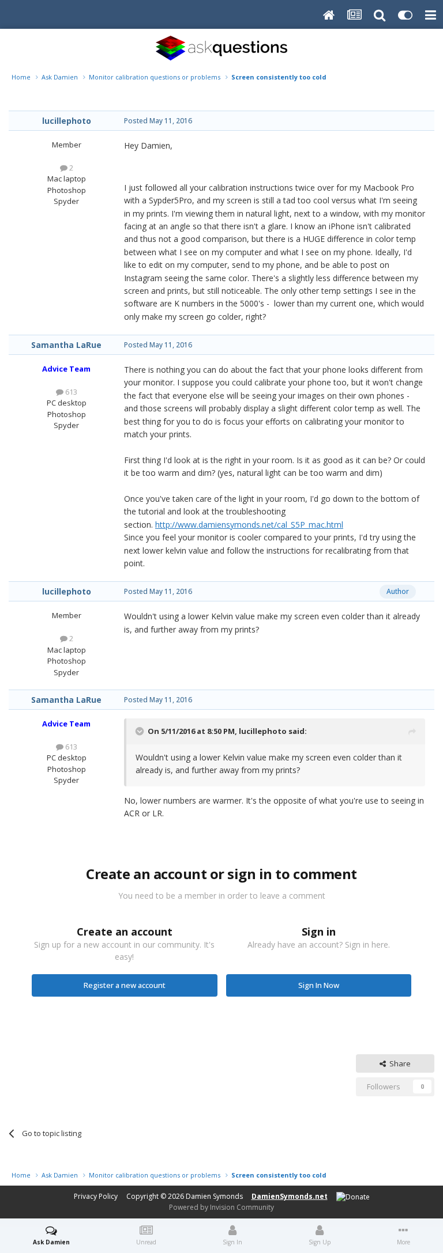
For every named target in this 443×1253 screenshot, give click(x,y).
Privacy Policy (96, 1196)
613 (70, 392)
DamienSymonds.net (289, 1196)
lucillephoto (66, 120)
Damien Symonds (214, 1196)
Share (398, 1063)
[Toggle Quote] (141, 731)
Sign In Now (318, 985)
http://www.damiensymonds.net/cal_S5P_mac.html (249, 524)
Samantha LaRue (66, 344)
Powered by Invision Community (221, 1207)
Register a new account (125, 985)
